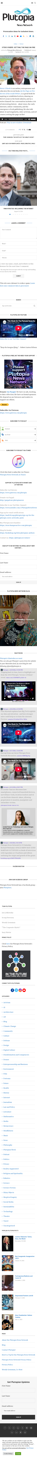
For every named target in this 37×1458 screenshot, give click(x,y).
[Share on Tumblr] (27, 129)
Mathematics (8, 1116)
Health (6, 1088)
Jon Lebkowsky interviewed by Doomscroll (18, 619)
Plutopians (7, 887)
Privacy (6, 1164)
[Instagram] (9, 36)
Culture (6, 1036)
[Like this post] (20, 129)
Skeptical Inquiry (10, 1197)
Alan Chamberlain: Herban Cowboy (23, 1316)
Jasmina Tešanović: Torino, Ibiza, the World (23, 1238)
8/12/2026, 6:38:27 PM (16, 787)
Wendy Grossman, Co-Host (12, 1369)
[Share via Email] (30, 129)
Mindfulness (8, 1130)
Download (27, 122)
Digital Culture (9, 1050)
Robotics (6, 1178)
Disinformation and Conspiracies (16, 1054)
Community (8, 1031)
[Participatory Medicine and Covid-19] (7, 1283)
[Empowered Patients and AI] (7, 1302)
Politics (6, 1159)
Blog (5, 1021)
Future (6, 1083)
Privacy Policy (7, 1364)
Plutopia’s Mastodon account (11, 658)
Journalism (7, 1102)
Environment (8, 1069)
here (8, 943)
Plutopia (5, 670)
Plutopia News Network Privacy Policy (16, 1359)
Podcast (6, 1154)
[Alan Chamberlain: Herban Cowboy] (7, 1322)
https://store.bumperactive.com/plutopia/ (16, 525)
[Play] (2, 119)
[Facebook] (3, 36)
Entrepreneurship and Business (15, 1064)
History (6, 1093)
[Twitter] (6, 36)
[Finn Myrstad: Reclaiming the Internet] (18, 180)
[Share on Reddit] (29, 129)
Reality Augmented (10, 1168)
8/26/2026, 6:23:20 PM (16, 709)
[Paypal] (30, 36)
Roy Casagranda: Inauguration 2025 (24, 1257)
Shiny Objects (8, 1192)
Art (4, 1017)
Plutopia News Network (14, 50)
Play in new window (14, 122)
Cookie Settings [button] (8, 1453)
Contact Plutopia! (8, 1350)
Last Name (4, 562)
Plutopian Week (9, 1149)
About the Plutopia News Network (15, 1340)
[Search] (35, 3)
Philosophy (7, 1145)
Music (5, 1135)
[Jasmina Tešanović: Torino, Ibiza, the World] (7, 1243)
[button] (1, 184)
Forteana (6, 1078)
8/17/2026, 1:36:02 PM (16, 751)
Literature (7, 1112)
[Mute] (29, 119)
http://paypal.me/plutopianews (12, 500)
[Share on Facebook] (22, 129)
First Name (4, 553)
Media (5, 1121)
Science (6, 1183)
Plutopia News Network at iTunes (13, 474)
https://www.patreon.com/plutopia (13, 413)
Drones (6, 1059)
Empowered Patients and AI (24, 1296)
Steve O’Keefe (5, 88)
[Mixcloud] (27, 36)
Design (6, 1045)
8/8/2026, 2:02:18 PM (16, 843)
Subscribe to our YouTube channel (13, 339)
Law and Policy (9, 1107)
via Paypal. (11, 392)
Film (5, 1074)
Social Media (8, 1202)
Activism (6, 1002)
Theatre (6, 1216)
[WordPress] (33, 36)
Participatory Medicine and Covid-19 (24, 1277)
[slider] (33, 119)
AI (4, 1007)
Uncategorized (9, 1225)
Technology (8, 1211)
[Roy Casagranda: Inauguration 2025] (7, 1263)
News (5, 1140)
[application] (18, 119)
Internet (6, 1097)
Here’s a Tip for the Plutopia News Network (18, 1355)
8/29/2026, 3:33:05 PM (16, 670)
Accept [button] (18, 1453)
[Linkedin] (12, 36)
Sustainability (8, 1206)
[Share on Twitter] (24, 129)
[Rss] (23, 36)
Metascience (8, 1126)
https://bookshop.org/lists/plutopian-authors (17, 533)
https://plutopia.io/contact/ (19, 538)
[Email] (21, 36)
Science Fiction (9, 1187)
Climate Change (9, 1026)
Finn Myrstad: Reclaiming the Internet (18, 209)
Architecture (8, 1012)
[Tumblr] (14, 36)
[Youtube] (17, 36)
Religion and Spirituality (13, 1173)
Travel (5, 1221)
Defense (6, 1040)
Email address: (5, 572)
